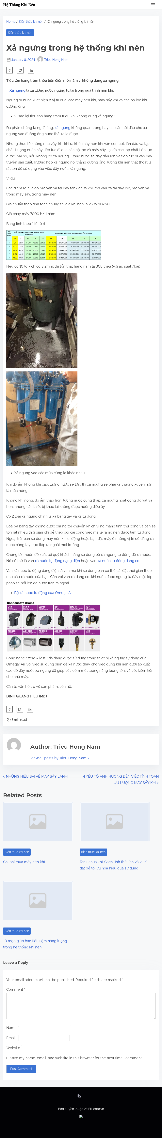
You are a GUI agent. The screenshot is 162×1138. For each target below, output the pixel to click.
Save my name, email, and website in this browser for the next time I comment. (76, 1058)
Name (12, 1028)
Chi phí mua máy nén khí (24, 862)
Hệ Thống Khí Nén (19, 4)
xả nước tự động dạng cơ (118, 561)
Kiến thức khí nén (31, 21)
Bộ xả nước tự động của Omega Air (43, 593)
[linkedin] (79, 1097)
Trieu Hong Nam (56, 60)
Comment (15, 989)
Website (13, 1048)
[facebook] (9, 70)
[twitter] (20, 70)
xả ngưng (62, 128)
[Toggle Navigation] (153, 4)
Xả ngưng (17, 90)
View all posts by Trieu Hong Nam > (59, 758)
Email (12, 1038)
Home (10, 21)
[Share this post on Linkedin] (31, 70)
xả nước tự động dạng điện (57, 561)
